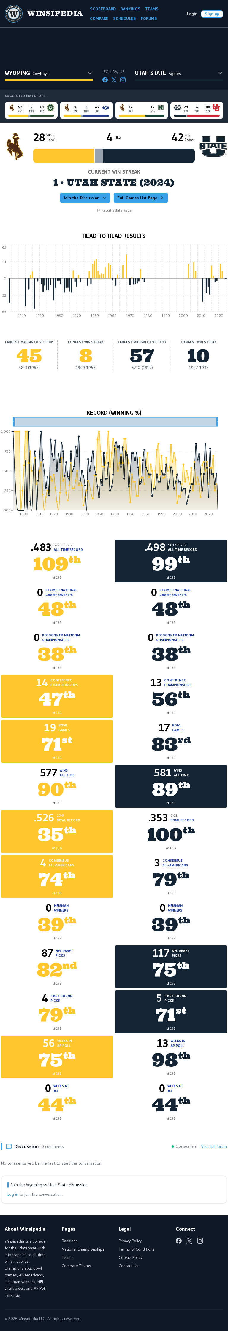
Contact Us (128, 1265)
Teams (68, 1257)
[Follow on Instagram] (123, 79)
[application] (114, 283)
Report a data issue (117, 210)
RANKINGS (130, 9)
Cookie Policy (130, 1257)
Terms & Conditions (137, 1249)
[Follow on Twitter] (114, 79)
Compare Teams (76, 1265)
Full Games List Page (137, 198)
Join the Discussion (81, 198)
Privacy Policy (130, 1240)
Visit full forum (214, 1146)
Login (192, 13)
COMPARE (99, 18)
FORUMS (149, 18)
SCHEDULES (124, 18)
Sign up (212, 14)
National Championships (83, 1249)
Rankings (70, 1240)
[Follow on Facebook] (105, 79)
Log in (12, 1194)
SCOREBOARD (103, 9)
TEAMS (152, 9)
